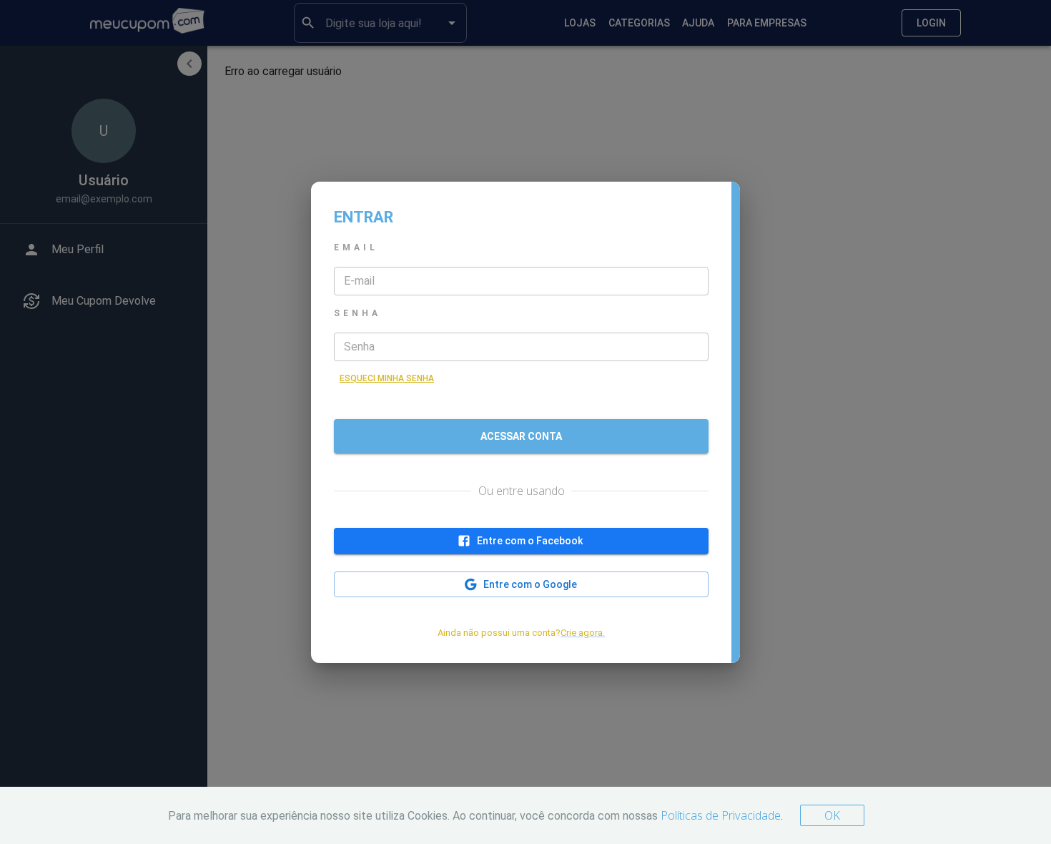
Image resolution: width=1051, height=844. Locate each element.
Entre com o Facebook (530, 540)
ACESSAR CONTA (521, 436)
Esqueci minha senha (387, 378)
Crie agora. (583, 632)
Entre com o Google (530, 584)
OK (832, 815)
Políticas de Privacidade (721, 815)
